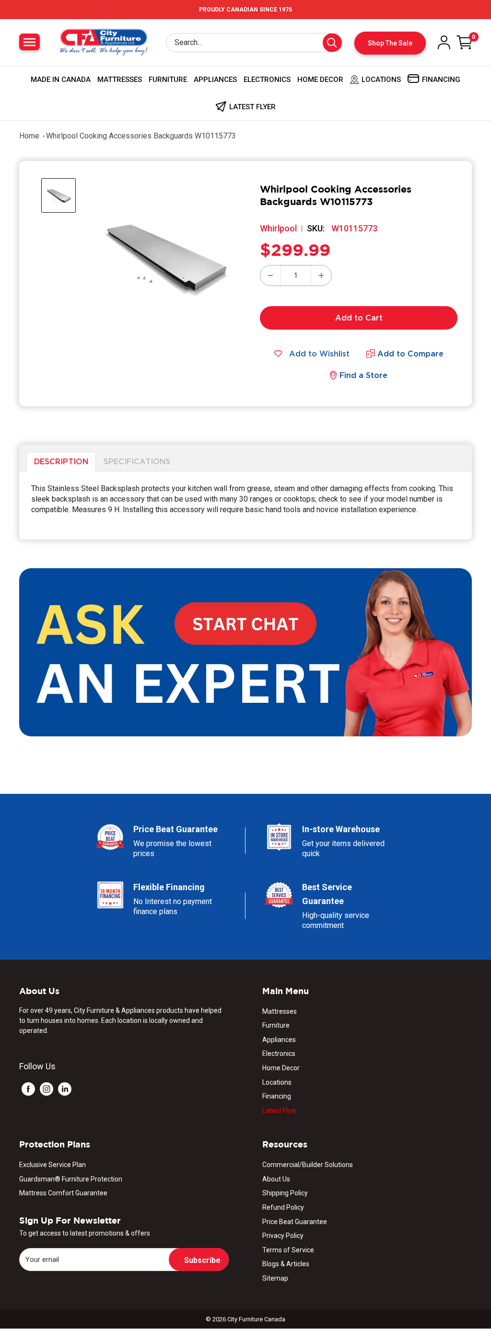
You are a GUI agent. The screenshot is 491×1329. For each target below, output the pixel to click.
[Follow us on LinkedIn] (64, 1089)
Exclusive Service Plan (52, 1165)
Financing (276, 1096)
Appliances (215, 79)
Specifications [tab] (137, 461)
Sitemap (275, 1278)
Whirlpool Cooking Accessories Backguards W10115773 (141, 135)
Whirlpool (278, 228)
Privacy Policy (283, 1235)
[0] (464, 42)
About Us (276, 1179)
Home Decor (320, 79)
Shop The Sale (390, 43)
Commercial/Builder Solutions (307, 1165)
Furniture (168, 79)
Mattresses (119, 79)
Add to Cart (359, 317)
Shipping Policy (285, 1193)
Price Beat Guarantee (294, 1222)
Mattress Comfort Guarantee (63, 1193)
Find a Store (363, 375)
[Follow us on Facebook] (28, 1089)
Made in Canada (61, 79)
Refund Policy (283, 1207)
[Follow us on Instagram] (46, 1089)
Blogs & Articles (285, 1264)
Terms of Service (288, 1250)
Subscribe (202, 1260)
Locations (277, 1082)
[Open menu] (29, 42)
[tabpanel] (245, 505)
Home (29, 135)
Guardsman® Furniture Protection (70, 1179)
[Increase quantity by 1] (321, 275)
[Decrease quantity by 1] (270, 275)
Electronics (267, 79)
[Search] (332, 42)
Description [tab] (61, 461)
